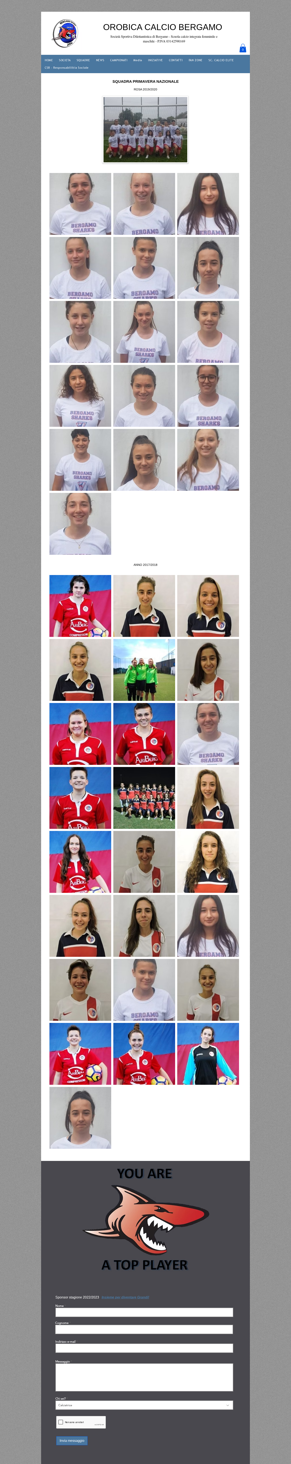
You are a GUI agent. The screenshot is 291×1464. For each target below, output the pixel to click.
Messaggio (62, 1361)
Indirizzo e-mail (65, 1341)
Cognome (62, 1322)
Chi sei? (60, 1398)
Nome (59, 1305)
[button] (242, 48)
